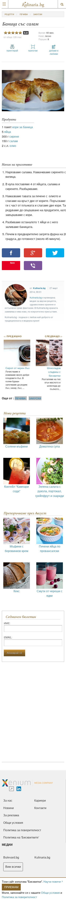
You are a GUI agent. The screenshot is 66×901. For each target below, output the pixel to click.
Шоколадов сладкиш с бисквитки (53, 371)
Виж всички (13, 866)
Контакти (40, 808)
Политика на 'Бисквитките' (21, 837)
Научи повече (52, 881)
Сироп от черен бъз (17, 368)
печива (24, 14)
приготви (33, 50)
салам (13, 141)
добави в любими (53, 52)
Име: (7, 623)
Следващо (53, 336)
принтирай (12, 50)
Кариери (40, 800)
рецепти (9, 14)
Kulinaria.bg (39, 288)
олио (13, 146)
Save (12, 262)
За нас (7, 800)
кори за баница (22, 127)
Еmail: (8, 637)
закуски (37, 14)
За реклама (11, 815)
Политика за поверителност (19, 897)
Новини (8, 808)
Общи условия (50, 892)
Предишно (13, 336)
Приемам (11, 887)
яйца (7, 132)
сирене (14, 136)
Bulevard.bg (11, 857)
